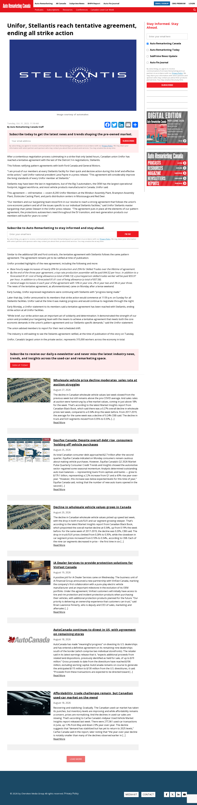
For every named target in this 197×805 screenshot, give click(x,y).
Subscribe (128, 141)
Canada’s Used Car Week (102, 9)
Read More (59, 422)
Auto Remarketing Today (164, 49)
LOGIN (192, 3)
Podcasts (39, 9)
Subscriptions (53, 9)
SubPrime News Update (163, 56)
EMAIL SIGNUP (162, 3)
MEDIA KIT (131, 794)
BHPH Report (94, 3)
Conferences (82, 9)
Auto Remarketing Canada (165, 43)
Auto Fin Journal (111, 3)
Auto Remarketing (44, 3)
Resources (68, 9)
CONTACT (148, 794)
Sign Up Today (20, 365)
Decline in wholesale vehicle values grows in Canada (92, 507)
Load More (76, 759)
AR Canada (61, 3)
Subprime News (76, 3)
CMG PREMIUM (178, 3)
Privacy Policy (107, 146)
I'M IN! (128, 234)
